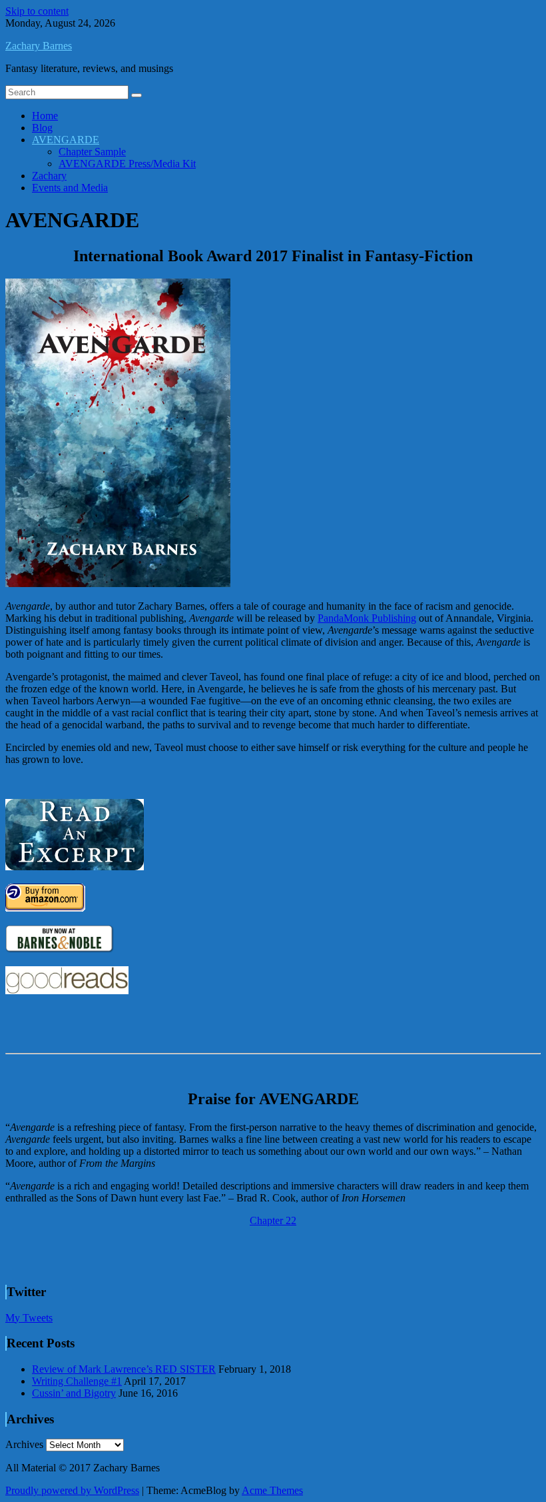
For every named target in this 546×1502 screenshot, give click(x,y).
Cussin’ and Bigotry (74, 1393)
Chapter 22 (273, 1220)
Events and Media (70, 187)
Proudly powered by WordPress (72, 1490)
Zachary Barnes (38, 45)
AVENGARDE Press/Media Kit (127, 163)
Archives (24, 1444)
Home (45, 115)
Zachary (49, 175)
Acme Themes (272, 1490)
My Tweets (29, 1317)
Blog (42, 127)
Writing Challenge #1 (77, 1381)
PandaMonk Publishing (367, 618)
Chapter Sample (92, 151)
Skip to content (37, 11)
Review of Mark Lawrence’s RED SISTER (124, 1369)
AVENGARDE (65, 139)
